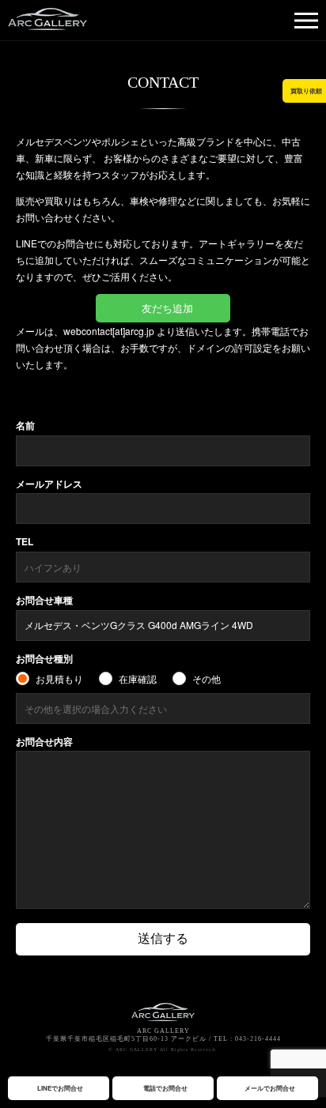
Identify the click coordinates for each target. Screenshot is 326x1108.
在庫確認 (138, 678)
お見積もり (59, 678)
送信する (163, 938)
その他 (206, 678)
